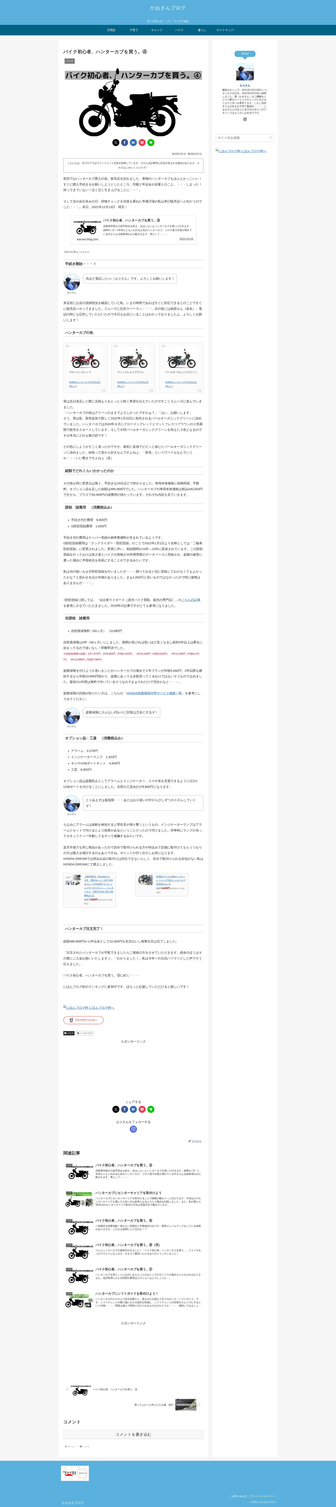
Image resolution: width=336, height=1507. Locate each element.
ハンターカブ (86, 1033)
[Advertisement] (133, 1069)
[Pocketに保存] (142, 142)
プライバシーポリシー (262, 1496)
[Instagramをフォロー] (133, 1129)
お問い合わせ (239, 1496)
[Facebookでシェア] (124, 142)
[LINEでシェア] (150, 142)
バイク (70, 1033)
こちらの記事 (190, 600)
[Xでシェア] (115, 142)
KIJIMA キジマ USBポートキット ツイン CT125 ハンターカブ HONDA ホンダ (170, 880)
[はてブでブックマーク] (133, 142)
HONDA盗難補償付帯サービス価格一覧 (154, 693)
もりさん (245, 85)
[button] (271, 138)
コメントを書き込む (133, 1434)
